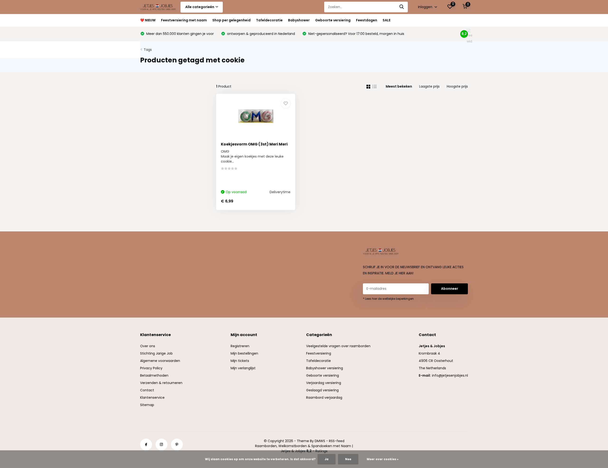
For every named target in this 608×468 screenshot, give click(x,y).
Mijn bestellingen (244, 353)
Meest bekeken (399, 86)
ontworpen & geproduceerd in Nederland (260, 33)
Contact (147, 390)
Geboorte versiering (333, 20)
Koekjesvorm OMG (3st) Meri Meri (254, 144)
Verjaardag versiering (323, 382)
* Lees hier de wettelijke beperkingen (388, 299)
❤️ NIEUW (148, 20)
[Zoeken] (402, 7)
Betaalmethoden (154, 375)
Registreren (240, 346)
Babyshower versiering (324, 368)
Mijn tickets (240, 360)
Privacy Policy (151, 368)
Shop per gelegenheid (231, 20)
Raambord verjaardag (324, 397)
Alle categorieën (199, 7)
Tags (148, 49)
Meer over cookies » (383, 459)
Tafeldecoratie (269, 20)
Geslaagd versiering (322, 390)
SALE (386, 20)
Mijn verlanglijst (243, 368)
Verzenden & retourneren (161, 382)
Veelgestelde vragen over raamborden (338, 346)
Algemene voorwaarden (160, 360)
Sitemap (147, 404)
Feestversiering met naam (184, 20)
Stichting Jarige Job (156, 353)
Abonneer (449, 288)
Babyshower (299, 20)
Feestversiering (318, 353)
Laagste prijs (429, 86)
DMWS (320, 441)
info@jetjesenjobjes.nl (450, 375)
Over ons (147, 346)
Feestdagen (366, 20)
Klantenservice (152, 397)
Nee (348, 459)
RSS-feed (336, 441)
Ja (326, 459)
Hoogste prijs (457, 86)
